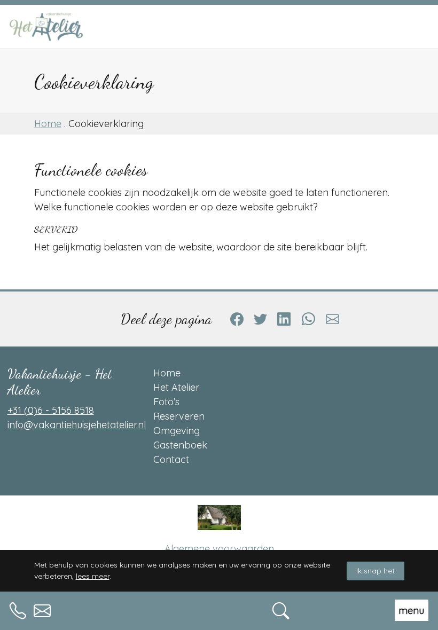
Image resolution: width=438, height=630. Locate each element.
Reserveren (179, 416)
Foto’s (166, 402)
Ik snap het (375, 570)
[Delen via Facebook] (236, 318)
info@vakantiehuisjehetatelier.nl (76, 425)
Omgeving (176, 430)
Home (47, 123)
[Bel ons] (18, 608)
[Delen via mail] (332, 318)
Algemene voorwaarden (219, 548)
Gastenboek (180, 445)
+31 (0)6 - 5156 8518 (50, 410)
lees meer (93, 575)
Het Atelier (176, 387)
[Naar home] (65, 26)
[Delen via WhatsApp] (308, 318)
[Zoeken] (281, 608)
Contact (171, 459)
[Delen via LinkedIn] (284, 318)
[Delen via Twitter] (260, 318)
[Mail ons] (42, 608)
